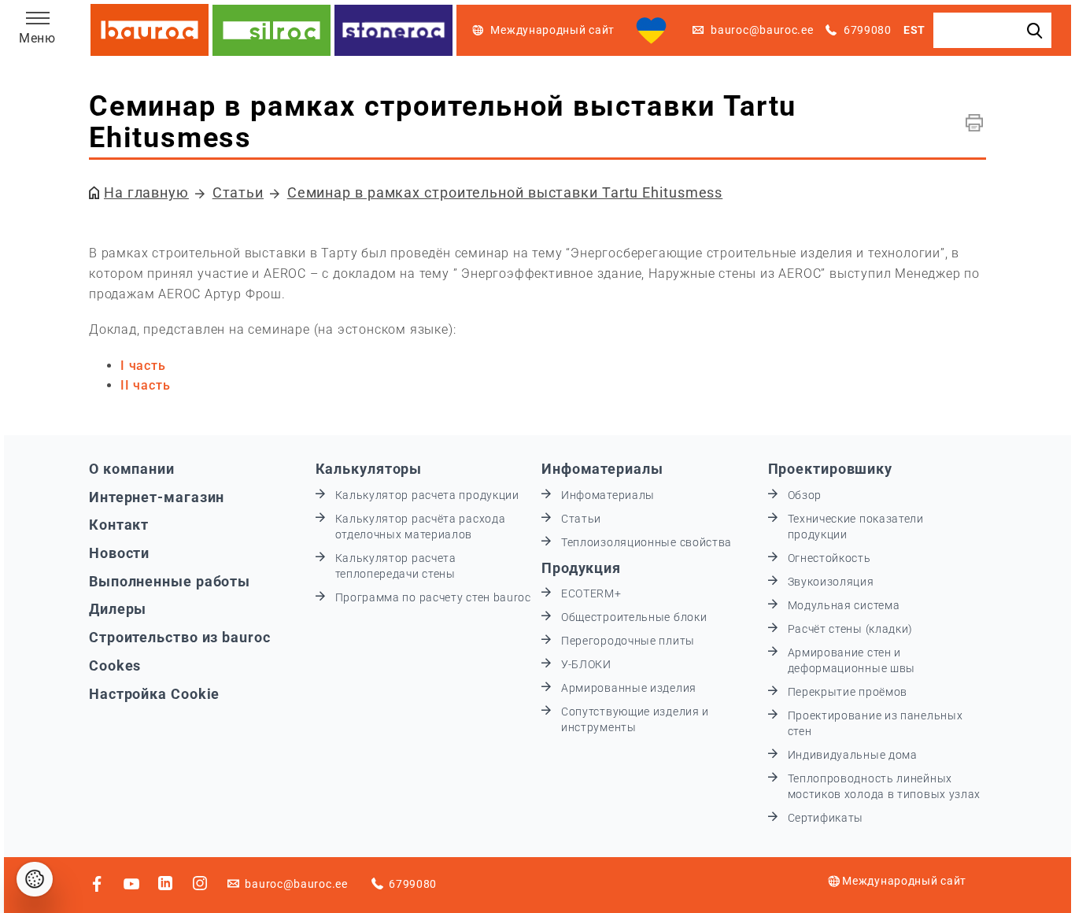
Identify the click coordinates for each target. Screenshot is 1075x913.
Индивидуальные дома (853, 755)
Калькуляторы (369, 468)
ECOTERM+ (591, 593)
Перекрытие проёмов (848, 692)
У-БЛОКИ (586, 664)
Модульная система (844, 605)
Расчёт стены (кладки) (851, 629)
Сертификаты (826, 817)
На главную (146, 192)
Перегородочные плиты (628, 640)
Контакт (119, 524)
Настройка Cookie (154, 694)
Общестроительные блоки (634, 617)
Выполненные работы (169, 581)
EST (914, 30)
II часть (145, 385)
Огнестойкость (829, 558)
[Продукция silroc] (271, 30)
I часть (143, 365)
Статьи (238, 192)
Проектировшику (830, 468)
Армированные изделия (628, 688)
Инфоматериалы (602, 468)
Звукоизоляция (831, 581)
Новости (119, 553)
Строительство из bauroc (180, 637)
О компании (132, 468)
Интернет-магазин (156, 497)
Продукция (581, 568)
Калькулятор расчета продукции (427, 495)
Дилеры (117, 609)
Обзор (805, 495)
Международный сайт (904, 880)
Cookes (115, 665)
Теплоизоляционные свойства (646, 542)
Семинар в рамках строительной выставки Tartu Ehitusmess (505, 192)
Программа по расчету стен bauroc (433, 597)
